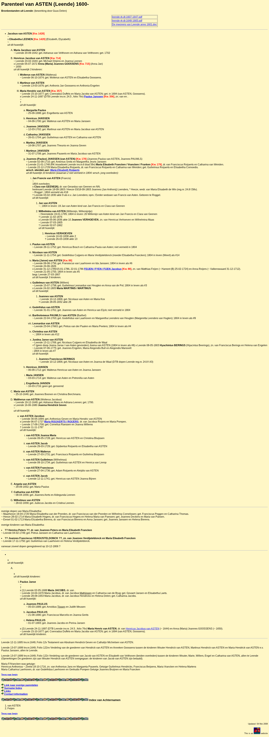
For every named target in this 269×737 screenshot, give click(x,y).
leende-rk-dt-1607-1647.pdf (127, 17)
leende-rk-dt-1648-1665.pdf (127, 20)
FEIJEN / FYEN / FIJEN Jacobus (103, 269)
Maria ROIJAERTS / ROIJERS (61, 421)
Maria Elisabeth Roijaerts (65, 170)
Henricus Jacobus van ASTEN (142, 628)
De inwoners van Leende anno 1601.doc (134, 24)
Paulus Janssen (93, 96)
